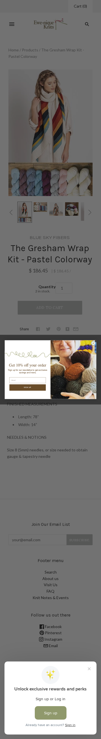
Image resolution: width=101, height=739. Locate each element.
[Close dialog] (93, 343)
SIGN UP (27, 387)
